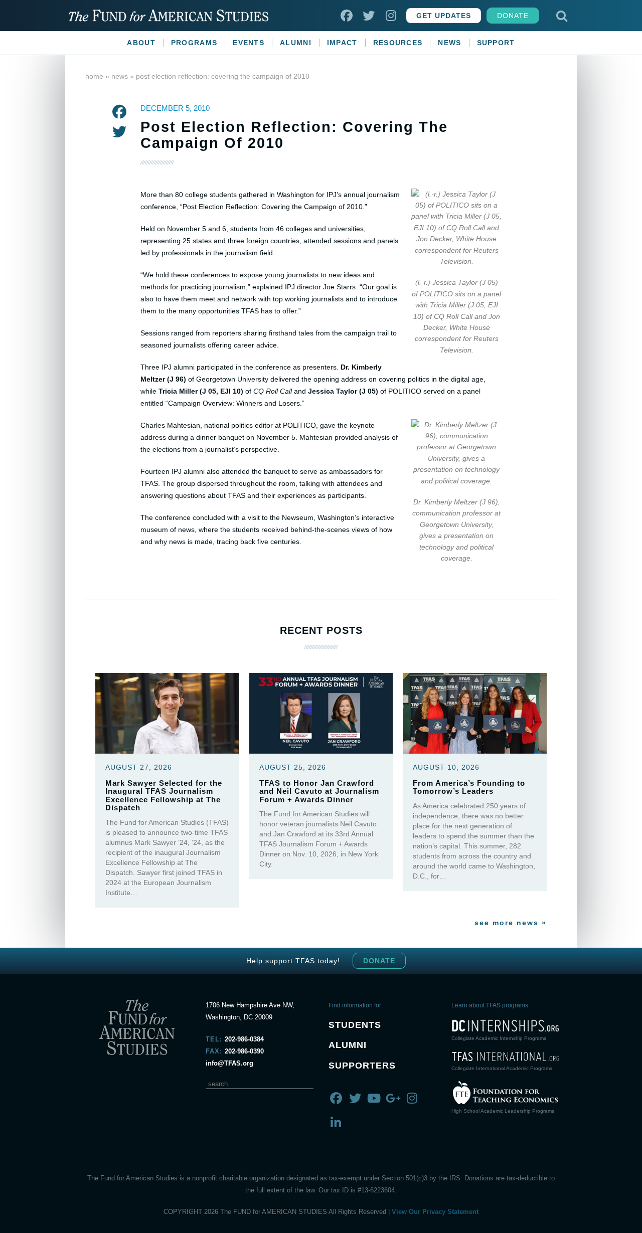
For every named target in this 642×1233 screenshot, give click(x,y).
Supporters (362, 1066)
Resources (398, 43)
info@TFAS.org (229, 1063)
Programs (194, 43)
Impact (342, 43)
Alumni (295, 43)
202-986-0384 (244, 1039)
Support (496, 43)
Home (94, 76)
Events (248, 43)
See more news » (510, 923)
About (141, 43)
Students (355, 1025)
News (449, 43)
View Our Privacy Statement (435, 1211)
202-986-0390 (244, 1051)
